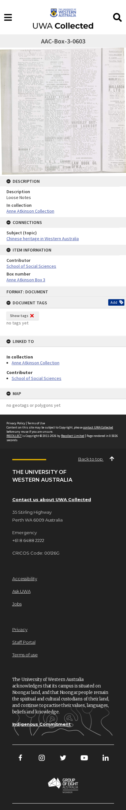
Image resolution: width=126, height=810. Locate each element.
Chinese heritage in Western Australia (42, 238)
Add (113, 302)
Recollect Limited (72, 436)
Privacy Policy (15, 423)
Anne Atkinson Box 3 (25, 280)
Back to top (91, 459)
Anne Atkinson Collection (35, 363)
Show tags (19, 315)
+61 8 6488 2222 (28, 540)
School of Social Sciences (36, 378)
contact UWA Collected (98, 427)
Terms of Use (36, 423)
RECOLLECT (14, 436)
